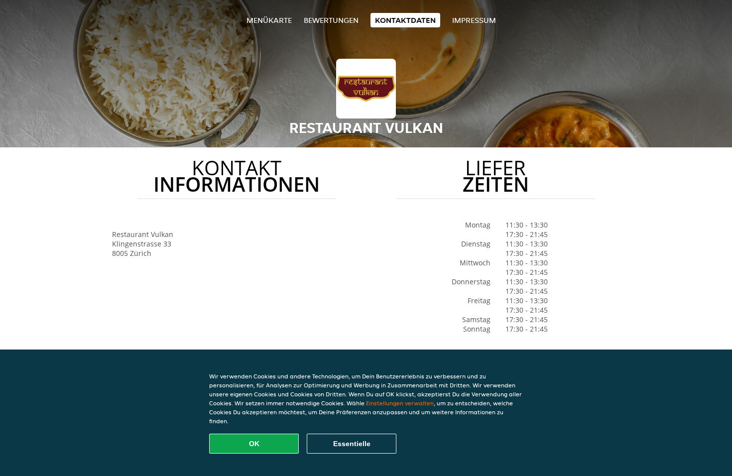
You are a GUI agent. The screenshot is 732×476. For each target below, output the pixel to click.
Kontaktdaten (405, 20)
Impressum (474, 20)
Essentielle (351, 444)
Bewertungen (331, 20)
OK (254, 444)
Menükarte (269, 20)
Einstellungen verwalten (400, 403)
